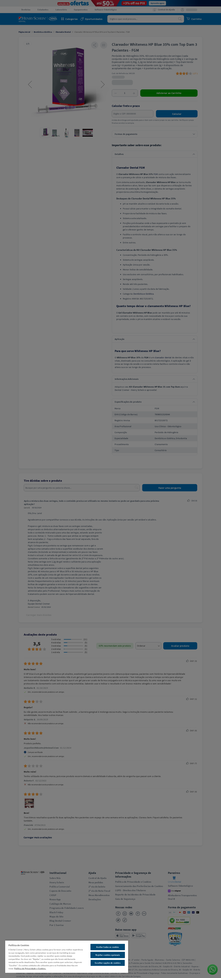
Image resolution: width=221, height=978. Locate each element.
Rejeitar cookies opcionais (107, 955)
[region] (66, 956)
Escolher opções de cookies (107, 963)
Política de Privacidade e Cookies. (30, 968)
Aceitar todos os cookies (107, 947)
